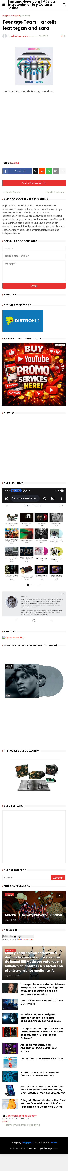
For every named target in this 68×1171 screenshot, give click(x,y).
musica (26, 15)
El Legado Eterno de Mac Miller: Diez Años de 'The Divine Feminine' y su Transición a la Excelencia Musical (42, 1103)
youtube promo (49, 1148)
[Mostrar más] (63, 171)
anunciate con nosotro (23, 1148)
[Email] (56, 171)
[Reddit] (42, 171)
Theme (53, 1142)
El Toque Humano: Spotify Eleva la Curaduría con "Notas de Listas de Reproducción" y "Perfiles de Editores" (42, 1033)
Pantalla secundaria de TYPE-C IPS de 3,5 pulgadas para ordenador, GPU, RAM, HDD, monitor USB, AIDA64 (42, 1090)
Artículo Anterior (12, 192)
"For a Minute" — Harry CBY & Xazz (41, 1058)
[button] (4, 4)
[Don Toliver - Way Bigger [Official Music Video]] (10, 1004)
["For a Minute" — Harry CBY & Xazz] (10, 1062)
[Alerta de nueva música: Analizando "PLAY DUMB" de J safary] (10, 1048)
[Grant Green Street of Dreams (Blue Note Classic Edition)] (10, 1076)
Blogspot (27, 1142)
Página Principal (11, 15)
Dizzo (5, 1121)
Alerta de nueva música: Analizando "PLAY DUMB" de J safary (38, 1048)
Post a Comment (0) (34, 183)
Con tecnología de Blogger (21, 1115)
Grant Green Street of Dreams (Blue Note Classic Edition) (39, 1074)
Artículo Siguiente (54, 192)
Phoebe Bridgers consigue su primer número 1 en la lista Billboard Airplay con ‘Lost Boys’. (40, 1018)
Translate (28, 939)
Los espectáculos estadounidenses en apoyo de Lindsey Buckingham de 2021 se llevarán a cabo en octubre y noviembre (42, 989)
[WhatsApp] (49, 171)
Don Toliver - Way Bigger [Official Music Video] (41, 1002)
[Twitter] (35, 171)
